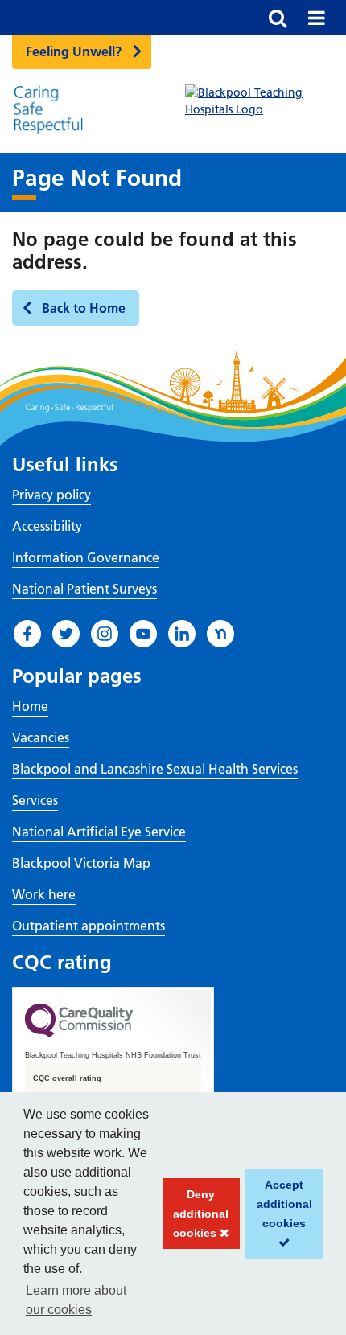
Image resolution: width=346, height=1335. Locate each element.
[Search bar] (277, 17)
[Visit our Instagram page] (104, 633)
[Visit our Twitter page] (66, 633)
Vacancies (40, 737)
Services (35, 800)
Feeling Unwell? (74, 51)
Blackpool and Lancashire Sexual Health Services (155, 769)
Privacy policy (51, 495)
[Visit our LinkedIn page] (182, 633)
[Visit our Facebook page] (27, 633)
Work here (44, 894)
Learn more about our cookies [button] (76, 1300)
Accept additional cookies (278, 1218)
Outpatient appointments (88, 926)
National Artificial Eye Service (99, 832)
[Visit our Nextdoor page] (220, 633)
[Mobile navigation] (316, 17)
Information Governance (85, 557)
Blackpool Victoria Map (81, 863)
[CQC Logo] (79, 1033)
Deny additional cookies (196, 1218)
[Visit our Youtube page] (143, 633)
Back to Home (84, 308)
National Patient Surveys (84, 589)
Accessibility (47, 526)
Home (30, 706)
